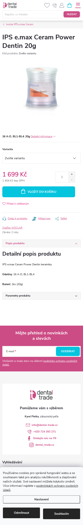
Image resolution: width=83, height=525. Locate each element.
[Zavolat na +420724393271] (54, 5)
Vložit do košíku (42, 192)
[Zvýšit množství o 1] (72, 174)
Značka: (12, 228)
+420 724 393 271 (44, 431)
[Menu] (78, 5)
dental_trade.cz (44, 445)
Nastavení (41, 499)
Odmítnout (21, 513)
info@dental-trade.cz (45, 425)
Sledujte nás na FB (44, 438)
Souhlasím (61, 514)
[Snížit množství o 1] (72, 179)
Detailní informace (41, 136)
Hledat (72, 14)
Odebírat (68, 351)
